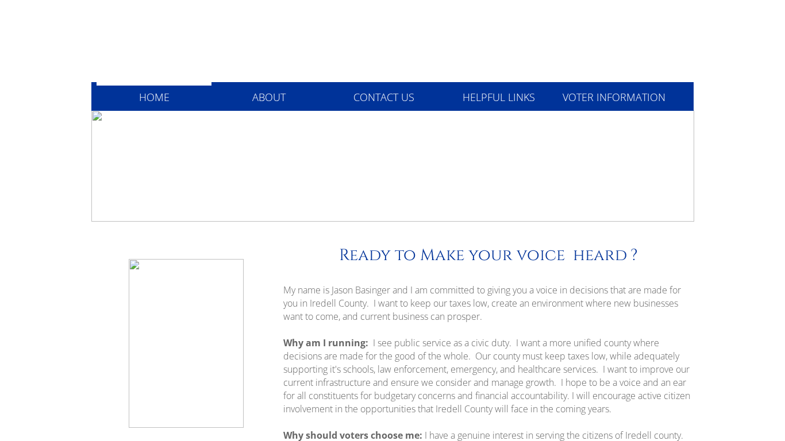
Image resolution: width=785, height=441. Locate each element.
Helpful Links (499, 97)
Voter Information (614, 97)
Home (154, 97)
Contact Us (383, 97)
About (269, 97)
